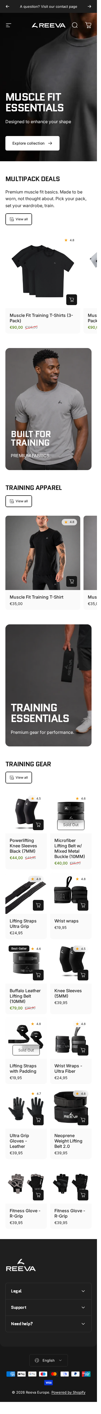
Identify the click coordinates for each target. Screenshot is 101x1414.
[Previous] (7, 6)
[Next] (89, 6)
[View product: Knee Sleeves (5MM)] (83, 975)
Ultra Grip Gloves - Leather (19, 1141)
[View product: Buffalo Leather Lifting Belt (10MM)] (38, 975)
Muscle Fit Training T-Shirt (36, 597)
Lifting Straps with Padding (23, 1068)
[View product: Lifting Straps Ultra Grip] (38, 905)
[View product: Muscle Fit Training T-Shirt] (71, 581)
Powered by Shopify (68, 1392)
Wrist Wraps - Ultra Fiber (68, 1068)
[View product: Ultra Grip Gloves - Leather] (38, 1120)
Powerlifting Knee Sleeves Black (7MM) (23, 846)
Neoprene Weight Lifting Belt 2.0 (68, 1141)
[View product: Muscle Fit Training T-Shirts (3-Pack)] (71, 299)
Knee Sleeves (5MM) (68, 993)
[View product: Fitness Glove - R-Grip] (38, 1195)
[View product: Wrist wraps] (83, 905)
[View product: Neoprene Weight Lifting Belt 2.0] (83, 1120)
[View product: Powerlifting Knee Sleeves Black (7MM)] (38, 824)
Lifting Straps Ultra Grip (23, 923)
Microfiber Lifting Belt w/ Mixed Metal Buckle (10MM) (69, 848)
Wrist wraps (66, 921)
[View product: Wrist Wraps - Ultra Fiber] (83, 1050)
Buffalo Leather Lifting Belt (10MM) (25, 996)
